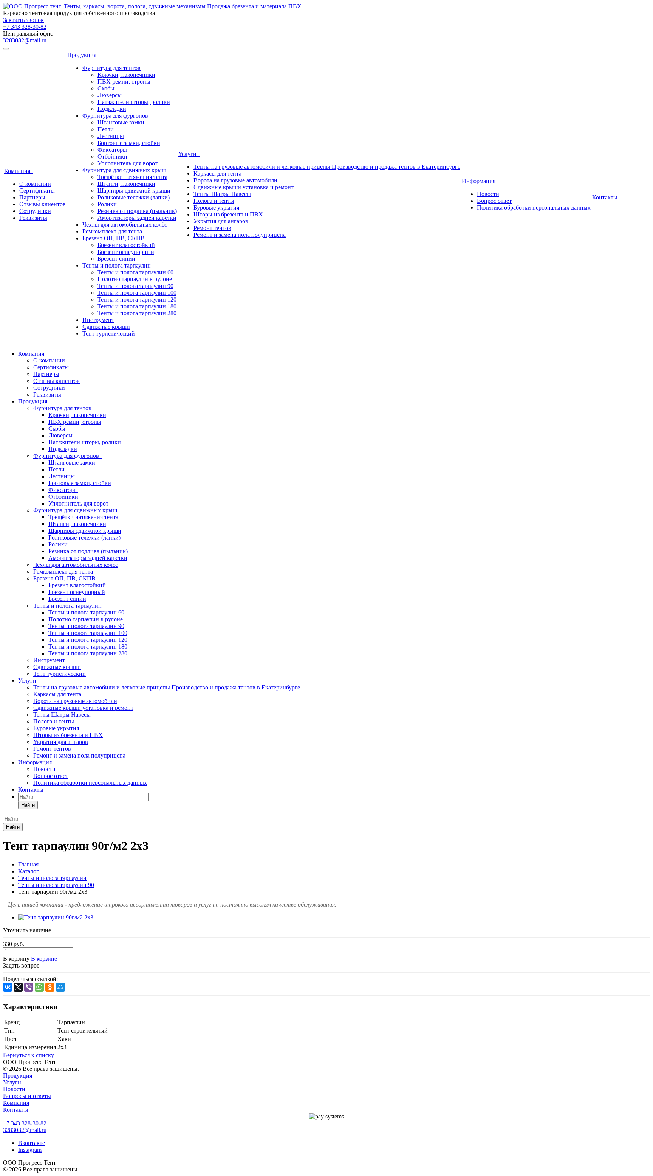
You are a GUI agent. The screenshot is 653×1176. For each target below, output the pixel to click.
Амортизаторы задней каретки (136, 218)
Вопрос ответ (494, 201)
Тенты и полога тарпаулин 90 (135, 286)
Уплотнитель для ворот (127, 163)
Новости (488, 194)
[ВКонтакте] (7, 987)
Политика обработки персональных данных (534, 207)
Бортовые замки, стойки (128, 143)
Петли (105, 129)
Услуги (189, 154)
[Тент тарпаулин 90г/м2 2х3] (55, 917)
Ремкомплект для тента (112, 231)
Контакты (604, 197)
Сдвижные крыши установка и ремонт (243, 187)
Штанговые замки (120, 122)
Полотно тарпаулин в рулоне (134, 279)
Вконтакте (31, 1143)
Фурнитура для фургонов (115, 115)
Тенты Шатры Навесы (222, 194)
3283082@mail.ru (24, 40)
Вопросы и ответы (27, 1096)
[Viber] (28, 987)
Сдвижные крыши (106, 327)
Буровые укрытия (216, 207)
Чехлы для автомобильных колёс (124, 224)
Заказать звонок (23, 20)
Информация (480, 181)
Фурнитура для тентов (111, 68)
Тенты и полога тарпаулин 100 (136, 292)
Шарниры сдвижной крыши (133, 190)
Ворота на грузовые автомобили (235, 180)
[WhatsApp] (39, 987)
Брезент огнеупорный (125, 252)
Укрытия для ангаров (220, 221)
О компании (35, 183)
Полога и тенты (213, 201)
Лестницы (110, 136)
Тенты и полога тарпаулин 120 (136, 299)
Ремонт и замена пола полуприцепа (239, 235)
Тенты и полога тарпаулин (116, 265)
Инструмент (98, 320)
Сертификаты (37, 190)
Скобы (106, 88)
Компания (18, 171)
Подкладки (111, 109)
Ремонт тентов (212, 228)
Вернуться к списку (28, 1055)
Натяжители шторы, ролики (133, 102)
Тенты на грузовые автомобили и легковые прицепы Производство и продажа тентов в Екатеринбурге (326, 166)
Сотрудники (35, 211)
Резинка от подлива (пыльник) (137, 211)
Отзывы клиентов (42, 204)
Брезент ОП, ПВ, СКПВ (113, 238)
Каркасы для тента (217, 173)
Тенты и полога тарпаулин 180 (136, 306)
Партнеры (32, 197)
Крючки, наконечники (126, 75)
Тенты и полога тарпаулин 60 (135, 272)
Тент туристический (108, 333)
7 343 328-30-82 (24, 26)
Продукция (83, 55)
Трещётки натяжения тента (132, 177)
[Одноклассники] (49, 987)
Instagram (30, 1149)
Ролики (107, 204)
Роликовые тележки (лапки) (133, 197)
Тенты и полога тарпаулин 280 (136, 313)
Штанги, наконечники (126, 183)
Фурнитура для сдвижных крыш (124, 170)
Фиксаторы (112, 149)
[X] (18, 987)
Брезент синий (116, 258)
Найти (28, 805)
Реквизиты (33, 218)
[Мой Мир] (60, 987)
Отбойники (112, 156)
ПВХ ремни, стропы (123, 81)
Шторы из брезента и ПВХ (228, 214)
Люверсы (109, 95)
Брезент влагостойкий (126, 245)
